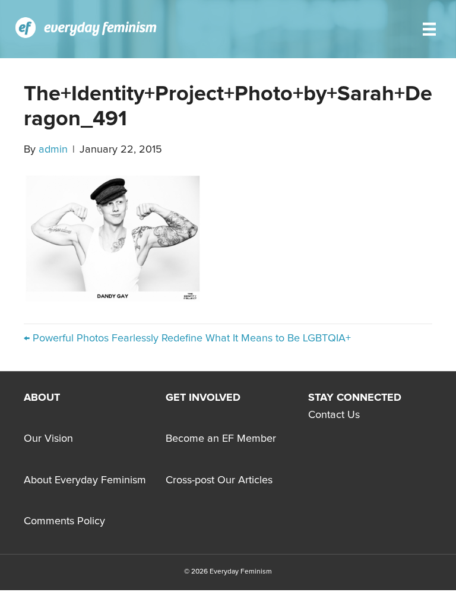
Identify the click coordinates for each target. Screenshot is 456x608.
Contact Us (334, 415)
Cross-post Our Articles (219, 480)
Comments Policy (64, 521)
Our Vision (48, 438)
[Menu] (429, 29)
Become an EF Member (221, 438)
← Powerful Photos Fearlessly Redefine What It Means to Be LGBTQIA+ (187, 338)
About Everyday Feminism (85, 480)
